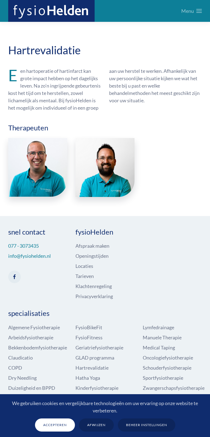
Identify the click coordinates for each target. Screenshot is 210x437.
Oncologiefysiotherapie (168, 358)
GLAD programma (94, 358)
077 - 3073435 (23, 246)
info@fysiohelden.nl (29, 256)
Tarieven (84, 276)
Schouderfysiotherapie (167, 368)
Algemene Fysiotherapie (34, 327)
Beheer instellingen (146, 425)
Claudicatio (20, 358)
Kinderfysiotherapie (96, 388)
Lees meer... (38, 180)
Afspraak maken (92, 246)
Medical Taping (159, 348)
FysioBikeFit (88, 327)
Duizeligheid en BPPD (31, 388)
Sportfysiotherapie (163, 378)
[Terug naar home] (51, 11)
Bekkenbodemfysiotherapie (37, 348)
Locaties (84, 266)
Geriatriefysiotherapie (99, 348)
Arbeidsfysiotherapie (30, 337)
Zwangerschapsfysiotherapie (174, 388)
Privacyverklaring (94, 296)
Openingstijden (92, 256)
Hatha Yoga (87, 378)
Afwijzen (96, 425)
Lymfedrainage (158, 327)
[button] (191, 11)
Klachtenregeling (93, 286)
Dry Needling (22, 378)
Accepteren (55, 425)
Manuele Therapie (162, 337)
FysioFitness (89, 337)
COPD (15, 368)
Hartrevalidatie (92, 368)
